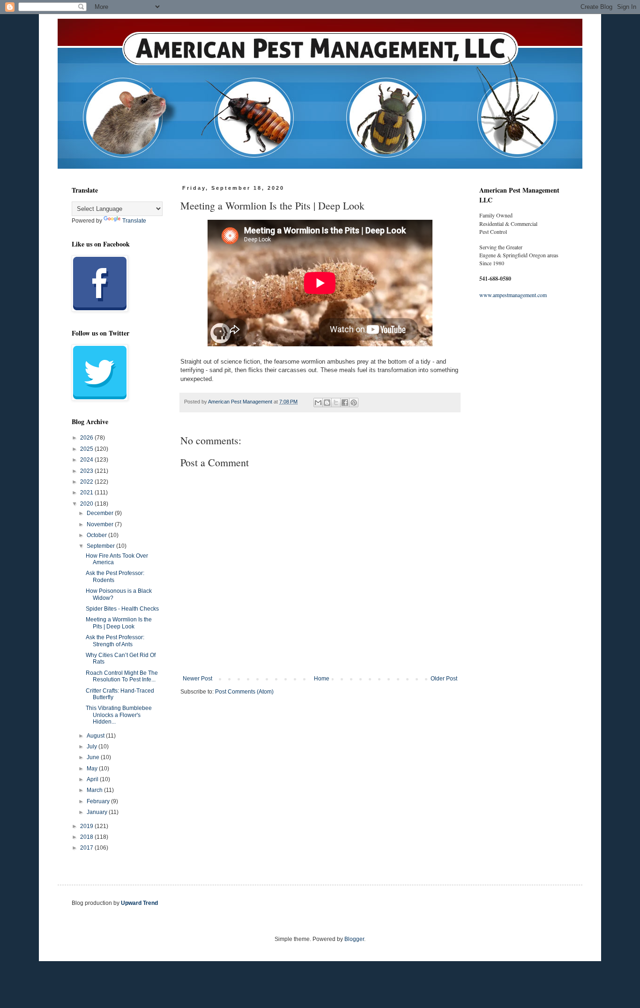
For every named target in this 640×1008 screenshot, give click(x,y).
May (93, 768)
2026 (87, 437)
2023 (87, 471)
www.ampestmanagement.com (513, 295)
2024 (87, 459)
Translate (134, 220)
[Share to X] (336, 402)
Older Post (444, 678)
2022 (87, 481)
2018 (87, 837)
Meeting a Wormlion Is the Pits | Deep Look (119, 622)
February (99, 801)
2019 (87, 826)
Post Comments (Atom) (244, 691)
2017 (87, 847)
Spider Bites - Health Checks (122, 608)
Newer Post (197, 678)
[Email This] (318, 402)
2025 (87, 449)
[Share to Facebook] (345, 402)
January (98, 812)
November (101, 524)
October (97, 535)
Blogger (354, 939)
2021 (87, 492)
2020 (87, 503)
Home (321, 678)
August (96, 735)
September (101, 546)
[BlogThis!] (327, 402)
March (95, 790)
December (101, 513)
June (94, 757)
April (93, 779)
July (92, 746)
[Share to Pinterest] (353, 402)
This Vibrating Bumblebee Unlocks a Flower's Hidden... (119, 715)
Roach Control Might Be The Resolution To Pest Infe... (122, 676)
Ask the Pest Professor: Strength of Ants (115, 640)
